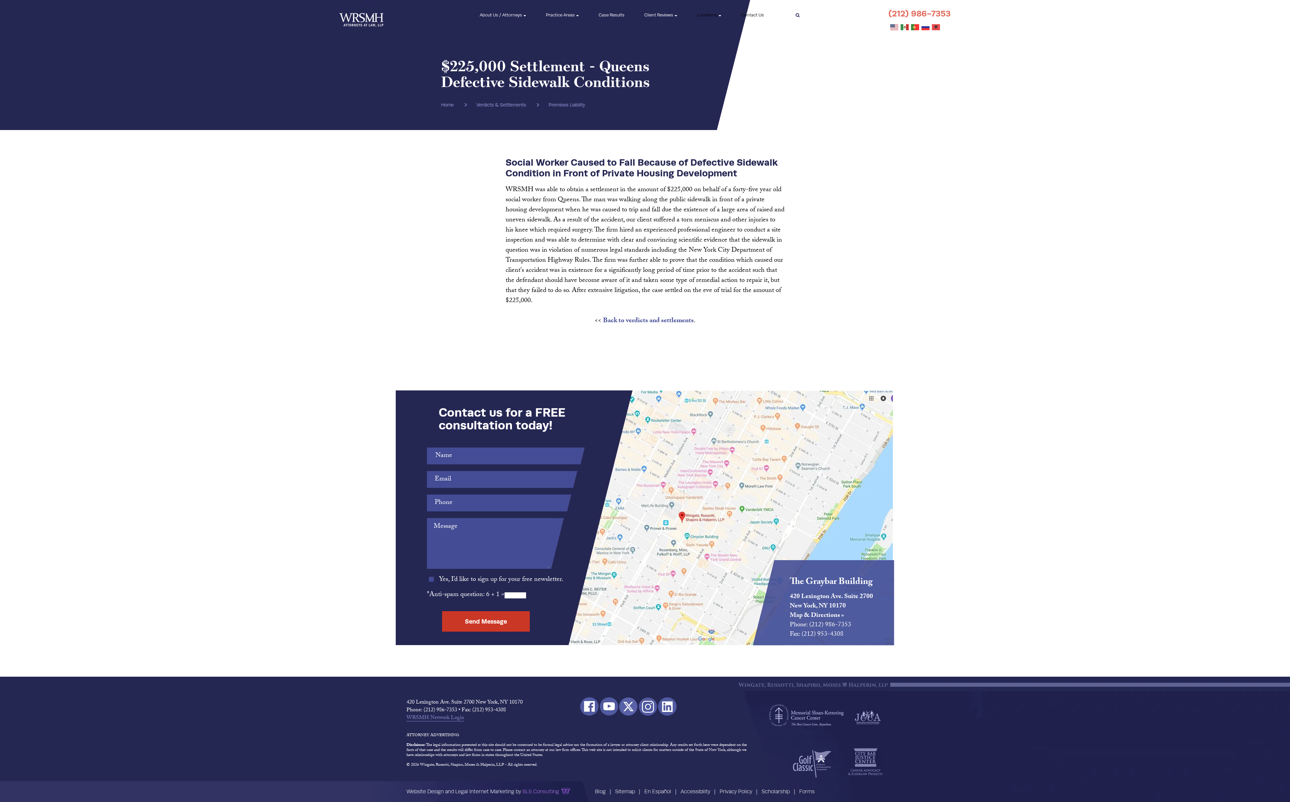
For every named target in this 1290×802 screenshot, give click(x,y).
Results (612, 14)
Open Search (797, 15)
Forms (807, 791)
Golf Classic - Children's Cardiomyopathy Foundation (812, 764)
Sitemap (625, 791)
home (447, 105)
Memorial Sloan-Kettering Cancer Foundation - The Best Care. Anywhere (806, 715)
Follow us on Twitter (628, 706)
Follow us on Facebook (589, 706)
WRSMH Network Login (435, 718)
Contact (752, 14)
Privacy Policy (736, 791)
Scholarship (776, 791)
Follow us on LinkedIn (667, 706)
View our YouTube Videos (609, 706)
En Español (657, 791)
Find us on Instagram (648, 706)
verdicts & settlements (501, 105)
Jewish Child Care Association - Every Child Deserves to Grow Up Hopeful (868, 717)
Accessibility (695, 791)
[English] (894, 27)
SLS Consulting (540, 791)
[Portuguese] (915, 27)
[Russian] (925, 27)
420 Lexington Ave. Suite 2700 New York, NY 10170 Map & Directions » (831, 606)
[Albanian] (936, 27)
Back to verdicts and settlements (648, 321)
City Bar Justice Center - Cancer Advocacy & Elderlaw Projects (865, 762)
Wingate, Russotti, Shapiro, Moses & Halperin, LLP (361, 15)
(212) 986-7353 (920, 13)
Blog (600, 791)
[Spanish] (905, 27)
